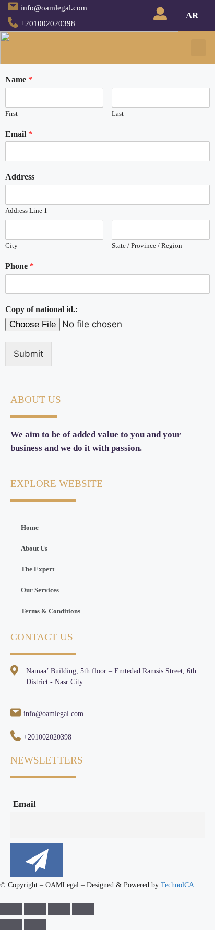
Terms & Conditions (50, 611)
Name (18, 79)
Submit (28, 354)
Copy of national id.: (41, 309)
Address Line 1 (26, 210)
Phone (19, 265)
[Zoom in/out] (83, 909)
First (11, 113)
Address (19, 176)
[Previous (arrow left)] (11, 924)
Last (118, 113)
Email (18, 133)
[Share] (35, 909)
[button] (198, 47)
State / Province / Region (147, 245)
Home (30, 527)
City (11, 245)
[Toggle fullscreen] (59, 909)
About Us (34, 548)
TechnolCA (177, 885)
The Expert (37, 569)
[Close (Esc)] (11, 909)
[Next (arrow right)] (35, 924)
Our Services (40, 590)
